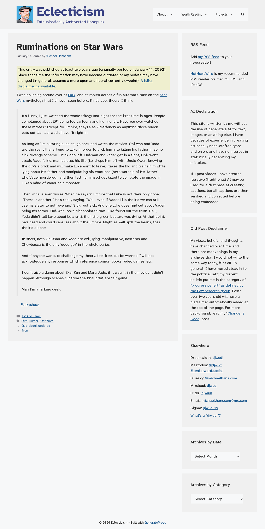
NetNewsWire (201, 73)
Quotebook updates (36, 326)
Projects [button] (222, 14)
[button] (242, 14)
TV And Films (31, 316)
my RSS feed (208, 56)
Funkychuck (30, 304)
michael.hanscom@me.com (224, 400)
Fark (71, 95)
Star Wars (46, 321)
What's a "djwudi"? (205, 415)
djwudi (218, 357)
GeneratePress (155, 522)
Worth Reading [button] (192, 14)
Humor (33, 321)
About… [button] (162, 14)
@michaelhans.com (221, 378)
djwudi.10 (210, 408)
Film (25, 321)
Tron (25, 330)
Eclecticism (70, 11)
